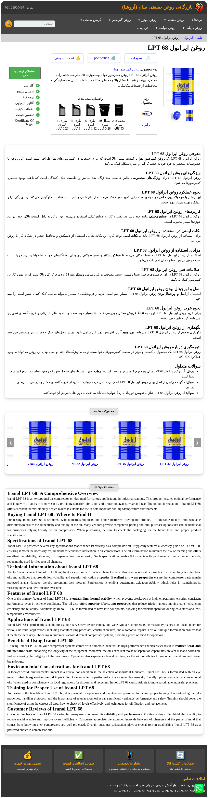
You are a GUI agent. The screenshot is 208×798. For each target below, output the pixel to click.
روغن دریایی (193, 27)
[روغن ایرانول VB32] (85, 460)
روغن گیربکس (121, 20)
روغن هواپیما (166, 27)
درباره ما (142, 27)
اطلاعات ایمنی (67, 58)
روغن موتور (149, 20)
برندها (198, 20)
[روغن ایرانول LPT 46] (129, 460)
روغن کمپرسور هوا (126, 69)
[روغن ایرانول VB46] (40, 460)
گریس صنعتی (92, 20)
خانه (200, 37)
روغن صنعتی (175, 20)
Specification (104, 58)
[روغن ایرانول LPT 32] (174, 460)
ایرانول (188, 37)
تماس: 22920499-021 (19, 7)
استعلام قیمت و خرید (24, 73)
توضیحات (140, 58)
